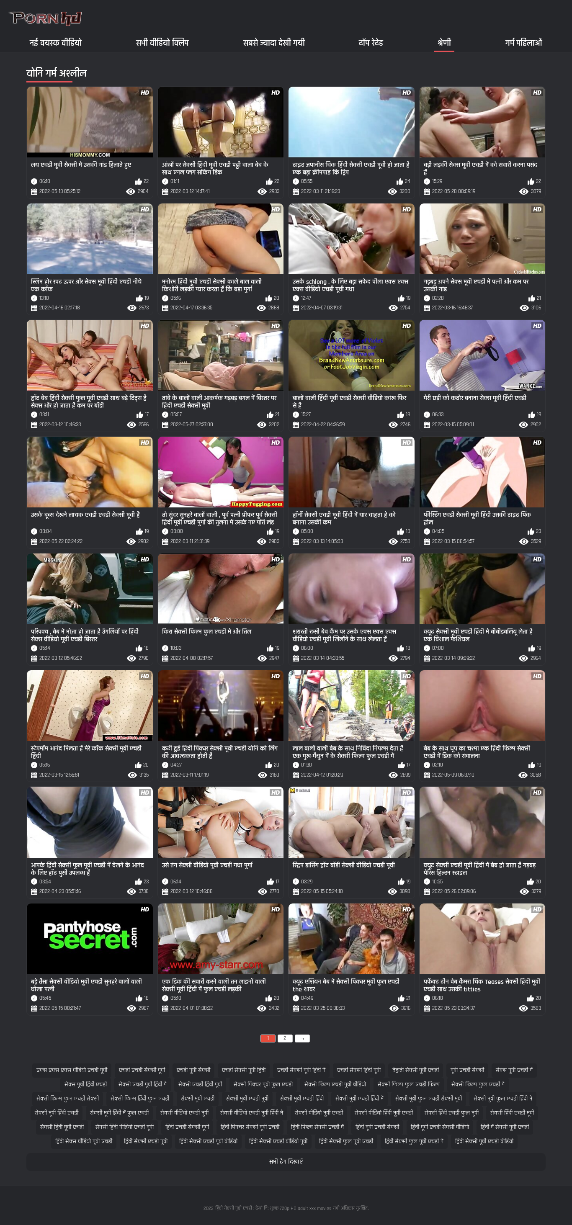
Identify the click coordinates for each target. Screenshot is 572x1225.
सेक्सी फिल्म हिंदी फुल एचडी (140, 1099)
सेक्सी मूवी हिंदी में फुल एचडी (119, 1113)
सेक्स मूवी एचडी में (514, 1070)
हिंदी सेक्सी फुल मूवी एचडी (346, 1141)
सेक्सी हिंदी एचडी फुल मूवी (452, 1113)
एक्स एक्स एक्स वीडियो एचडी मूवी (71, 1070)
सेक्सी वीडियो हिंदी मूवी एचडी (384, 1113)
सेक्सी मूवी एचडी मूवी (247, 1099)
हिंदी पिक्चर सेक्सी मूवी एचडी (250, 1127)
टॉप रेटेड (371, 43)
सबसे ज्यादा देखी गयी (274, 43)
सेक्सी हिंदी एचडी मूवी (512, 1113)
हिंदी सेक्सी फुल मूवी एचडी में (414, 1141)
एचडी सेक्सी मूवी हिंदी (243, 1070)
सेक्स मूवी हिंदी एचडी (85, 1085)
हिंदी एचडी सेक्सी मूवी (187, 1127)
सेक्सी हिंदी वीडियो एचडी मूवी (124, 1127)
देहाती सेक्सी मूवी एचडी (415, 1070)
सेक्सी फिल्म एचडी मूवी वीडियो (335, 1085)
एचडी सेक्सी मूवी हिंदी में (301, 1070)
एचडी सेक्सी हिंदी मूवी (359, 1070)
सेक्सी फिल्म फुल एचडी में (478, 1085)
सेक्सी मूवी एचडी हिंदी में (359, 1099)
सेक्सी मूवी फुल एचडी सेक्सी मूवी (428, 1099)
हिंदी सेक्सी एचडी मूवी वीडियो (208, 1141)
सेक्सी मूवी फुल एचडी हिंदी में (503, 1099)
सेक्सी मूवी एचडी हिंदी (302, 1099)
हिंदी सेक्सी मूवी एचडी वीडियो (484, 1141)
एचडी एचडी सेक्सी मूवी (142, 1070)
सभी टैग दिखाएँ (286, 1162)
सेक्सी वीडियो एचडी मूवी (184, 1113)
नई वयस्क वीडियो (56, 43)
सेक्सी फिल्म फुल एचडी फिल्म (409, 1085)
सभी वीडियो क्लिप (162, 43)
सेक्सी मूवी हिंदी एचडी (56, 1113)
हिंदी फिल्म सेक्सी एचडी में (317, 1127)
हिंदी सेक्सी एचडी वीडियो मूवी (278, 1141)
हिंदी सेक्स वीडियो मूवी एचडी (83, 1141)
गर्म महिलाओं (523, 43)
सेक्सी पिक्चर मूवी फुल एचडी (263, 1085)
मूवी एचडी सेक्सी (467, 1070)
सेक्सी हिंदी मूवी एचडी (62, 1127)
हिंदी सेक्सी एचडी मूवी (145, 1141)
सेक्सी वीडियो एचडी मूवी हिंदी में (251, 1113)
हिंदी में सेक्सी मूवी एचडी (505, 1127)
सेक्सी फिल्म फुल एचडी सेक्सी (67, 1099)
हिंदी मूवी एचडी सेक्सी (377, 1127)
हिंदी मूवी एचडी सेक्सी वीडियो (440, 1127)
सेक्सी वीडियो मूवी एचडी (319, 1113)
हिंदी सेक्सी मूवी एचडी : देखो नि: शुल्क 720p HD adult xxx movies (273, 1208)
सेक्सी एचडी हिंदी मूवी (200, 1085)
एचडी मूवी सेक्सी (193, 1070)
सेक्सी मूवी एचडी (197, 1099)
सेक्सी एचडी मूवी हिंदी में (143, 1085)
